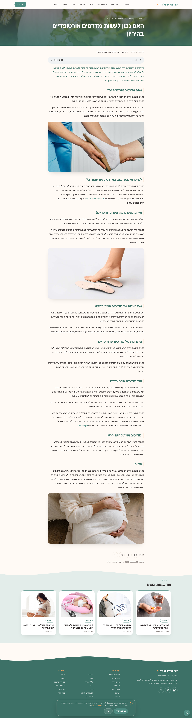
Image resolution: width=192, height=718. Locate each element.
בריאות (90, 675)
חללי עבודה (89, 682)
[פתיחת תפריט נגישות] (187, 713)
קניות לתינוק (102, 4)
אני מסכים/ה (121, 711)
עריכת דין (89, 697)
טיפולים (117, 686)
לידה (73, 4)
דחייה (108, 711)
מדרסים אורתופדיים (95, 198)
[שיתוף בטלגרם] (122, 555)
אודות (65, 4)
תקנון (63, 678)
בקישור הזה (82, 425)
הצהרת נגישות (59, 686)
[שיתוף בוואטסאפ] (135, 555)
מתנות (117, 697)
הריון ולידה (116, 682)
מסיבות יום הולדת (87, 693)
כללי (91, 686)
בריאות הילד (115, 4)
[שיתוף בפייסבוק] (129, 555)
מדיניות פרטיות (59, 682)
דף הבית (127, 4)
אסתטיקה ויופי (114, 675)
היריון (92, 4)
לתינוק (117, 693)
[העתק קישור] (115, 555)
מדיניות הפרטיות (97, 706)
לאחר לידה (82, 4)
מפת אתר (61, 693)
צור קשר (56, 4)
